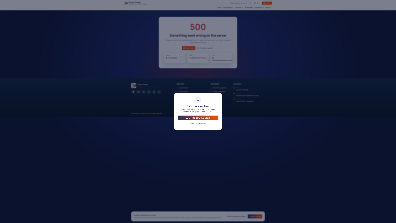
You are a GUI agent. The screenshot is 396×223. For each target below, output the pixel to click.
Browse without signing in (198, 124)
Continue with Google (199, 117)
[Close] (218, 96)
